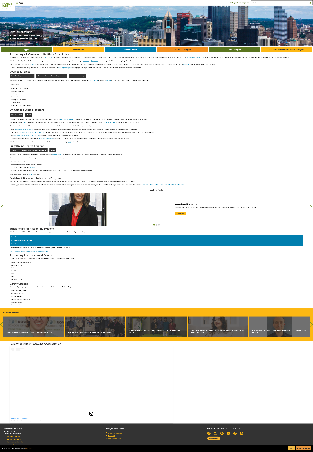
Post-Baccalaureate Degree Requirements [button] (52, 76)
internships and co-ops (45, 138)
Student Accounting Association (23, 130)
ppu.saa (24, 420)
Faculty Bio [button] (180, 213)
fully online (94, 61)
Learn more (28, 448)
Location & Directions (14, 439)
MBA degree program (65, 68)
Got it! (291, 448)
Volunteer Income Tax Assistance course (26, 135)
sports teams (49, 57)
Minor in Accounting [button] (77, 76)
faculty (34, 64)
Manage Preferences (303, 448)
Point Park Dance (15, 420)
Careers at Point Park (14, 436)
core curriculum (93, 80)
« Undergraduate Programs (238, 3)
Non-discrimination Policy (15, 442)
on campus (86, 61)
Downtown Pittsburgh (67, 119)
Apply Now (213, 438)
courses (108, 80)
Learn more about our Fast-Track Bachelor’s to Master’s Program (163, 185)
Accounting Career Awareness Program (32, 132)
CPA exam (186, 64)
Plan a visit (111, 436)
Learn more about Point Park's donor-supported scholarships (29, 251)
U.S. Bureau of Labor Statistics (195, 57)
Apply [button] (29, 115)
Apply (69, 142)
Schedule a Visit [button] (16, 115)
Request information (115, 433)
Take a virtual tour (114, 439)
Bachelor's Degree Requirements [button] (22, 76)
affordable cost (56, 155)
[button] (154, 225)
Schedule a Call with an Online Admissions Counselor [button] (28, 150)
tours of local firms (110, 122)
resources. (32, 167)
